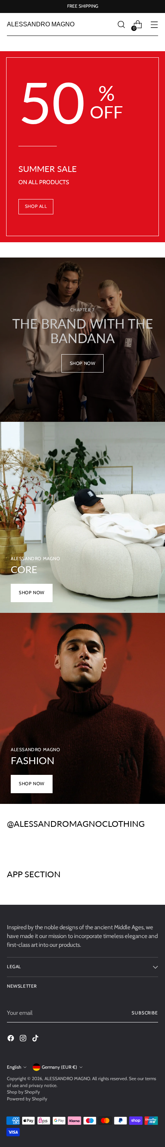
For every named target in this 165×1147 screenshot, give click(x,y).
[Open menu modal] (154, 24)
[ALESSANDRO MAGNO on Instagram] (23, 1039)
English (14, 1067)
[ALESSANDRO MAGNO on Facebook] (11, 1039)
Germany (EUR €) (59, 1067)
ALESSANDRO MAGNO (67, 1078)
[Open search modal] (121, 24)
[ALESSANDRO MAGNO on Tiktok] (36, 1039)
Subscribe (145, 1013)
